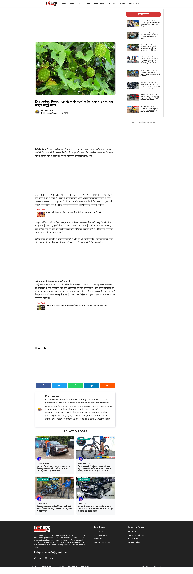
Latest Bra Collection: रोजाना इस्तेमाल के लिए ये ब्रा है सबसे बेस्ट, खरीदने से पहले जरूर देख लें (76, 305)
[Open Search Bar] (144, 3)
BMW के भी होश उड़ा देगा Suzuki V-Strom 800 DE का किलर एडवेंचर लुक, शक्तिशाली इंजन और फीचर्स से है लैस (149, 109)
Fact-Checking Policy (101, 542)
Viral (88, 4)
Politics (122, 4)
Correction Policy (100, 535)
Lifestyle (42, 348)
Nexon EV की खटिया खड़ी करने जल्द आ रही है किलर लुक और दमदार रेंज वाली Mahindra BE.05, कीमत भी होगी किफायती (54, 468)
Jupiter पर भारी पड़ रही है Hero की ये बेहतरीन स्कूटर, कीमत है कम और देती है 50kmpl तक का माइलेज (150, 35)
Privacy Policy (156, 566)
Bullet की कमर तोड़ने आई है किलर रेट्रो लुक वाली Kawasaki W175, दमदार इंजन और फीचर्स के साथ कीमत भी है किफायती (150, 97)
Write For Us (98, 539)
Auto (72, 4)
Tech (80, 4)
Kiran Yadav (48, 111)
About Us (133, 4)
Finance (111, 4)
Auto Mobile (42, 439)
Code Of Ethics (99, 532)
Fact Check (99, 4)
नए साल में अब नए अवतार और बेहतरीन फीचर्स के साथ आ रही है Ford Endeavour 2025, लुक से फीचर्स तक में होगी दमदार (95, 508)
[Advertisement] (75, 26)
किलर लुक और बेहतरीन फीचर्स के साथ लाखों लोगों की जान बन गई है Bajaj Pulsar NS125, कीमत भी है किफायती (54, 508)
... (46, 421)
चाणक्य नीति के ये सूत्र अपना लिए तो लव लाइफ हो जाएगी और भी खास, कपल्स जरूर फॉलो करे (73, 212)
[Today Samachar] (52, 3)
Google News (144, 566)
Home (63, 4)
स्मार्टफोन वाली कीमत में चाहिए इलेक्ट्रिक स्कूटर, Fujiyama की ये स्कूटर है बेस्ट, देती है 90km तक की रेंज (150, 23)
